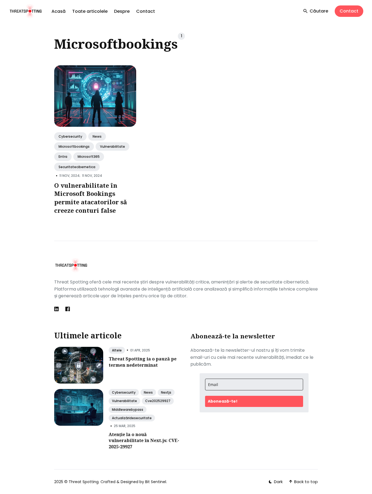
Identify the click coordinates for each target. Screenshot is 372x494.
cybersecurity (70, 136)
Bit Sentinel (155, 481)
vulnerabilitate (112, 146)
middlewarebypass (127, 409)
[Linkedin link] (57, 309)
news (97, 136)
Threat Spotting (84, 481)
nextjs (166, 392)
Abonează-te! (222, 401)
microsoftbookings (74, 146)
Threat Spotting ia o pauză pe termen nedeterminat (142, 362)
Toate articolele (90, 11)
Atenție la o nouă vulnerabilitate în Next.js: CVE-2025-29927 (144, 440)
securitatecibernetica (77, 167)
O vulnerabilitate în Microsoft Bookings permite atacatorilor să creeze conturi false (90, 197)
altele (117, 350)
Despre (122, 11)
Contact (145, 11)
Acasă (58, 11)
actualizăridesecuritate (132, 418)
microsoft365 (89, 157)
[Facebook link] (67, 309)
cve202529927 (157, 401)
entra (63, 157)
